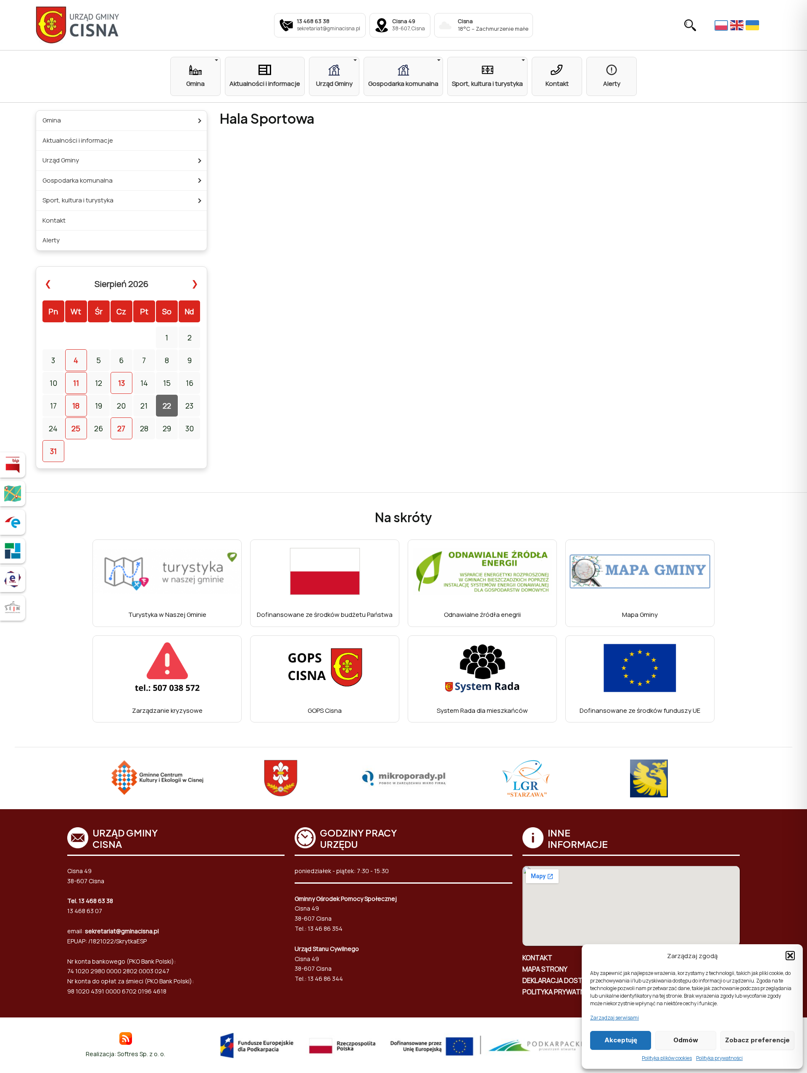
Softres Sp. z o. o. (141, 1054)
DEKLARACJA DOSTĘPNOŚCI (566, 980)
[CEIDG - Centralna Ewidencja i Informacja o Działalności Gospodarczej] (12, 550)
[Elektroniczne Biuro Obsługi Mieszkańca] (12, 579)
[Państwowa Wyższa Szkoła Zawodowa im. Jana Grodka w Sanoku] (649, 778)
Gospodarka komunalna (77, 180)
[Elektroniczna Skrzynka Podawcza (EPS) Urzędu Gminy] (12, 522)
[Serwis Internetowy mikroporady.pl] (403, 778)
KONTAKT (537, 957)
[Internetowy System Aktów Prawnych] (12, 608)
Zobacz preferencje (757, 1040)
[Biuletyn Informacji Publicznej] (12, 465)
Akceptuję (620, 1040)
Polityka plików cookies (667, 1058)
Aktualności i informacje (77, 140)
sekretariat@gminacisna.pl (122, 931)
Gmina (51, 120)
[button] (790, 955)
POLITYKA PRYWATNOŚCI (561, 991)
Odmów (685, 1040)
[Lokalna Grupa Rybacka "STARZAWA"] (526, 778)
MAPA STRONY (544, 969)
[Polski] (722, 24)
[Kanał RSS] (125, 1037)
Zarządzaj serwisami (614, 1017)
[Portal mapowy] (12, 493)
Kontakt (54, 220)
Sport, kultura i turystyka (77, 200)
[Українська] (753, 25)
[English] (738, 25)
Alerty (51, 240)
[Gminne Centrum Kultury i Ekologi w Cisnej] (158, 778)
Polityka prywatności (719, 1058)
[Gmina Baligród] (281, 778)
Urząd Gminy (60, 160)
